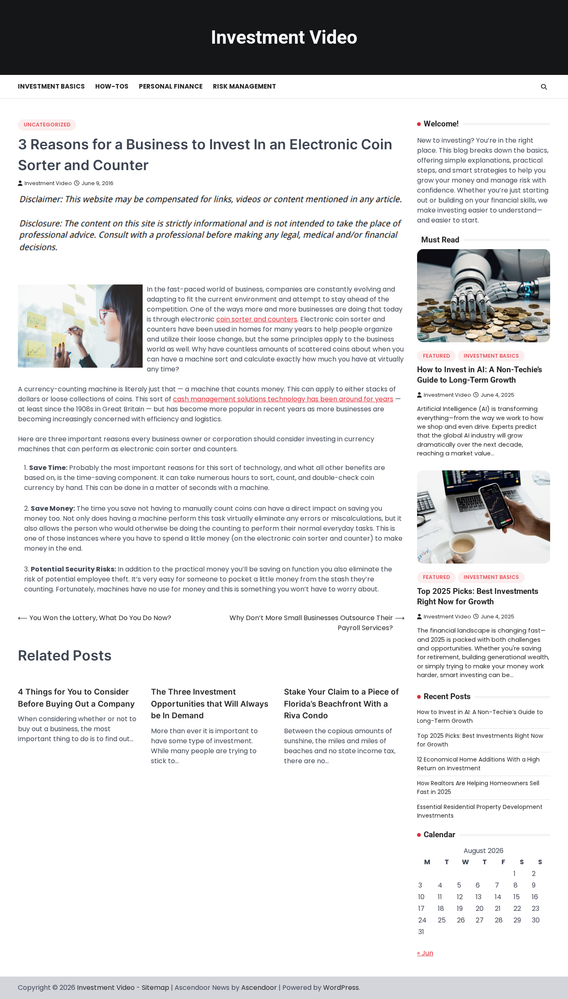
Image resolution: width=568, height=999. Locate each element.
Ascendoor (259, 987)
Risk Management (244, 86)
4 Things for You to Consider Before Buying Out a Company (76, 698)
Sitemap (155, 987)
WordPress (341, 987)
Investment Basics (51, 86)
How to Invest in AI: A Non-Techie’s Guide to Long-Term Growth (479, 375)
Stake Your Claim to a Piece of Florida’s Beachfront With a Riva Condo (341, 703)
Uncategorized (47, 124)
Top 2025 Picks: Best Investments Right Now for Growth (477, 596)
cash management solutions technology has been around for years (283, 399)
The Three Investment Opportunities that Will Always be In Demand (209, 703)
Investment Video (284, 37)
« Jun (425, 953)
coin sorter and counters (256, 319)
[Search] (544, 87)
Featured (436, 355)
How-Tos (111, 86)
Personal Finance (171, 86)
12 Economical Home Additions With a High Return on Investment (478, 763)
